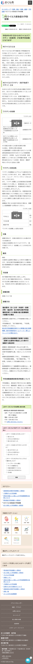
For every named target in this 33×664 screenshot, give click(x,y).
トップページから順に (14, 463)
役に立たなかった (13, 441)
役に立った (11, 436)
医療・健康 (23, 9)
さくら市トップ (6, 9)
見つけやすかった (13, 450)
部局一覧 (6, 591)
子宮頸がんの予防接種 (10, 493)
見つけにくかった (13, 454)
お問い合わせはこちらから (15, 422)
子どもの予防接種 (9, 575)
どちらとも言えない (14, 439)
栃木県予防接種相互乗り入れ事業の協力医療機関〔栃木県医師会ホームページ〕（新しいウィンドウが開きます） (16, 331)
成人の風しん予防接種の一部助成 (13, 505)
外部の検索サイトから (14, 468)
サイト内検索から (13, 465)
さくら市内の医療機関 (10, 594)
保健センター (7, 577)
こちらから (5, 658)
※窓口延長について (8, 652)
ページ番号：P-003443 (24, 24)
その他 (10, 472)
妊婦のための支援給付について (13, 586)
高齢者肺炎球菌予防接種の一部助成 (13, 490)
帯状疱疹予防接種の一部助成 (12, 500)
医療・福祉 (15, 9)
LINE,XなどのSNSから (14, 470)
